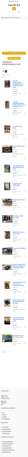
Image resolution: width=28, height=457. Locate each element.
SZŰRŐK (13, 53)
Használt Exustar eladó (17, 127)
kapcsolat (4, 401)
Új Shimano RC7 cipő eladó (19, 200)
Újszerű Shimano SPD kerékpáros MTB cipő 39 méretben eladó (19, 266)
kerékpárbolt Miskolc (7, 447)
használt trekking (6, 429)
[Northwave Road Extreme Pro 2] (7, 165)
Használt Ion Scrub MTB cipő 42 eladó (18, 336)
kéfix (2, 404)
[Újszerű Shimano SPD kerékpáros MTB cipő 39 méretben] (7, 264)
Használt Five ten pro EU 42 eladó (19, 232)
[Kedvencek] (25, 94)
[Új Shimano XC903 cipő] (7, 215)
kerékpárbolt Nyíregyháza (8, 450)
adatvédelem (3, 402)
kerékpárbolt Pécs (6, 452)
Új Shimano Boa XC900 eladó (17, 184)
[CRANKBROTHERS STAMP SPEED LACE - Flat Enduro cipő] (7, 101)
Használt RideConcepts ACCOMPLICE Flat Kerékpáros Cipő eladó (18, 84)
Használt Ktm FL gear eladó (19, 146)
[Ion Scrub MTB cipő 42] (7, 335)
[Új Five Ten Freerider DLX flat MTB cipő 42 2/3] (7, 299)
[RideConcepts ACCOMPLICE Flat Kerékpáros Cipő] (7, 80)
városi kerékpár (6, 418)
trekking (4, 414)
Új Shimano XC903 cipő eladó (18, 216)
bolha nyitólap (4, 17)
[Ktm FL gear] (7, 145)
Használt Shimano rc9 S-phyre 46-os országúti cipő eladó (19, 284)
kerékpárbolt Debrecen (7, 443)
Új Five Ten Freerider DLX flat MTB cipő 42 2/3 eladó (18, 301)
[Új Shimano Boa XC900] (7, 183)
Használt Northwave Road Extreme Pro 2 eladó (18, 167)
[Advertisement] (14, 36)
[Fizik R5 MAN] (7, 248)
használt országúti (6, 431)
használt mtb (5, 427)
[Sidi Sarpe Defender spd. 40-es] (7, 317)
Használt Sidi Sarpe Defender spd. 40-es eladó (18, 319)
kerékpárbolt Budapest (7, 441)
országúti (4, 416)
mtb (3, 412)
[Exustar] (7, 126)
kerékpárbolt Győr (6, 445)
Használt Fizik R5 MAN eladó (19, 249)
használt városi (5, 433)
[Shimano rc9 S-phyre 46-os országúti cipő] (7, 282)
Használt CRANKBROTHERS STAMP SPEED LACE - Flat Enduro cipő (19, 104)
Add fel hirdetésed (15, 58)
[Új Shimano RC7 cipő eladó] (7, 199)
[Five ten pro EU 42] (7, 231)
